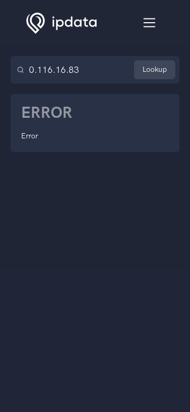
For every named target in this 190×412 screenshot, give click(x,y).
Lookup (154, 69)
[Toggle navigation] (149, 23)
